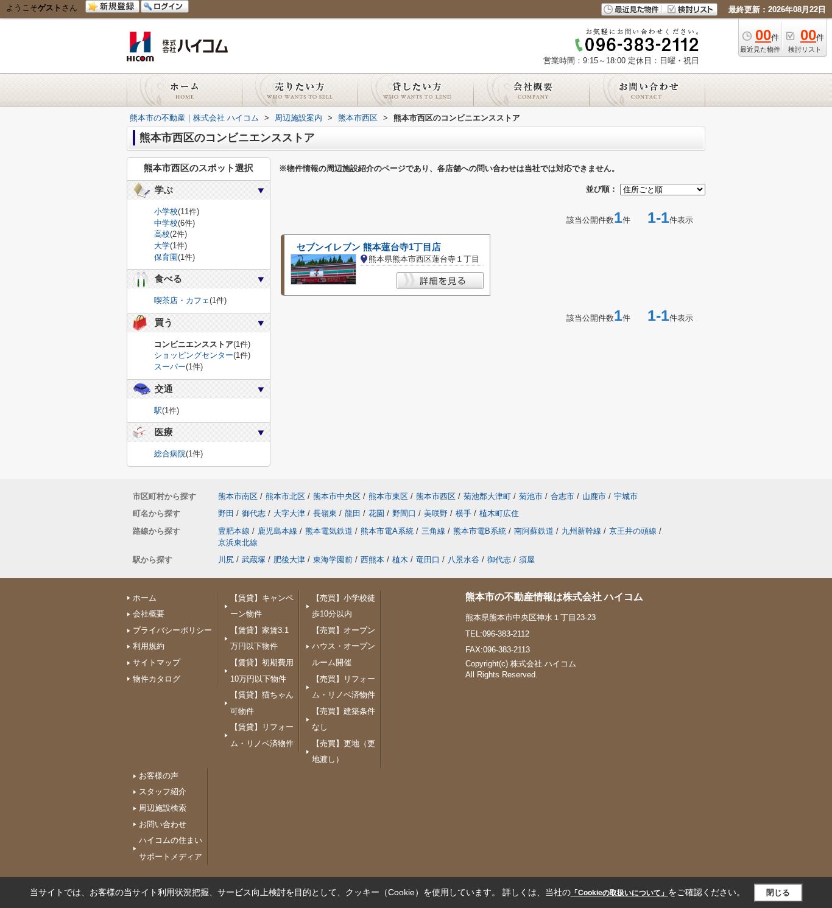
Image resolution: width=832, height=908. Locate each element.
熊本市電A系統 (387, 531)
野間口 (404, 513)
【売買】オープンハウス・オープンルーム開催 (343, 646)
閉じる (778, 892)
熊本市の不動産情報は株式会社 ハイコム (554, 597)
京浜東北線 (238, 542)
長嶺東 (325, 513)
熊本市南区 (238, 496)
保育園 (166, 257)
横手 (463, 513)
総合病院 (170, 453)
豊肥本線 (234, 531)
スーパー (170, 366)
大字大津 (289, 513)
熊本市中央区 (337, 496)
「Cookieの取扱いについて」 (619, 893)
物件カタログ (156, 678)
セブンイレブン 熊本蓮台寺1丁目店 (369, 247)
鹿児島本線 (277, 531)
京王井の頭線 (633, 531)
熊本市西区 (436, 496)
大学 (162, 245)
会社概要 (148, 613)
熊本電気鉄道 (329, 531)
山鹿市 (594, 496)
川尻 (226, 559)
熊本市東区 (388, 496)
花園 (376, 513)
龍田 (353, 513)
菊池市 (531, 496)
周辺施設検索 (162, 807)
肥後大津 (289, 559)
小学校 (166, 211)
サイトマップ (156, 662)
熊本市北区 (285, 496)
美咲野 (436, 513)
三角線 (433, 531)
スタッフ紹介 (162, 791)
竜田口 (428, 559)
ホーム (145, 597)
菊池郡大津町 (487, 496)
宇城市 (626, 496)
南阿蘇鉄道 (534, 531)
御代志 (254, 513)
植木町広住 (499, 513)
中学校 (166, 223)
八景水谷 (463, 559)
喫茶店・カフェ (182, 300)
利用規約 (148, 646)
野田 (226, 513)
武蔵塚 (254, 559)
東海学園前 (333, 559)
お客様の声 (158, 775)
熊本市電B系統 (479, 531)
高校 (162, 234)
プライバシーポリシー (172, 630)
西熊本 (372, 559)
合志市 (562, 496)
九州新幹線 (581, 531)
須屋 (527, 559)
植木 (400, 559)
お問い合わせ (162, 824)
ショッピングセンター (193, 355)
